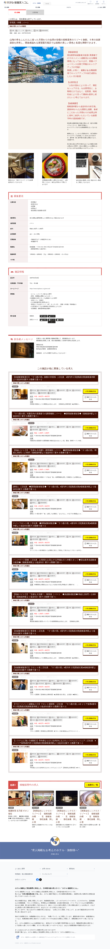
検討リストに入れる (91, 398)
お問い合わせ (46, 868)
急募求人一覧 (93, 785)
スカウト (69, 7)
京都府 (11, 807)
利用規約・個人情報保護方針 (24, 874)
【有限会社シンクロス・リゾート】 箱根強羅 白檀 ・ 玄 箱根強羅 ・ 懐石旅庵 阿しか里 (43, 816)
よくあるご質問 (101, 7)
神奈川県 (35, 807)
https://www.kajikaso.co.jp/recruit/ (40, 288)
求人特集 (38, 7)
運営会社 (72, 868)
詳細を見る (55, 854)
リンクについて (47, 874)
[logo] (16, 2)
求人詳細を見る (91, 391)
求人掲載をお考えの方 (81, 2)
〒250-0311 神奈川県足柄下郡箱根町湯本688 (50, 247)
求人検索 (7, 7)
